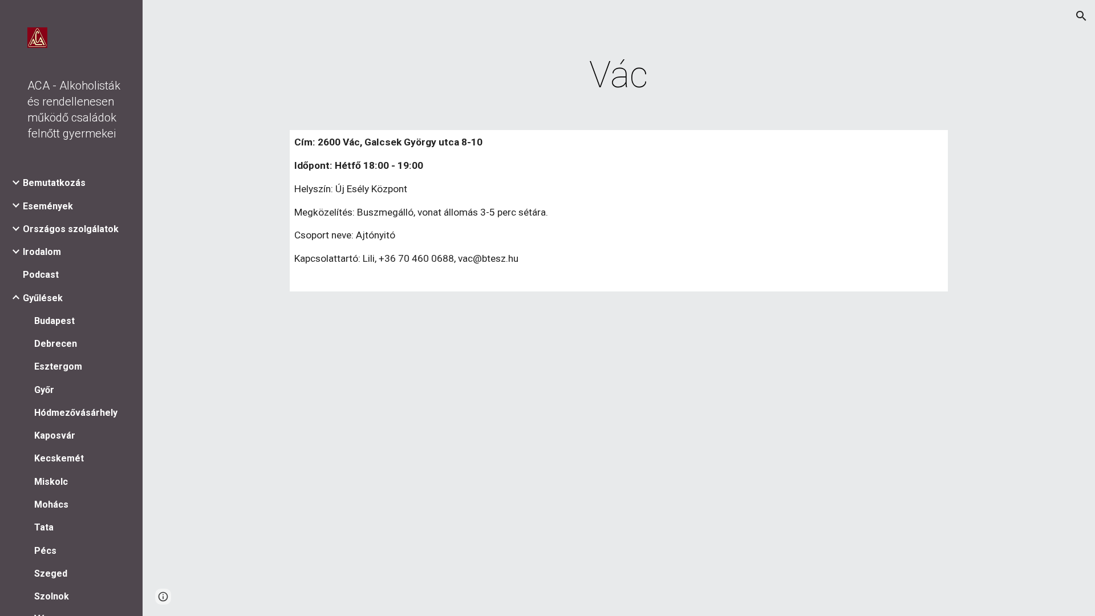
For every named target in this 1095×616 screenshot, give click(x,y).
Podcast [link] (41, 274)
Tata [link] (44, 527)
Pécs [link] (45, 550)
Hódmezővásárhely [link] (75, 412)
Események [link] (48, 206)
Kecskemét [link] (59, 458)
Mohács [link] (51, 504)
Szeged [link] (50, 573)
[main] (619, 75)
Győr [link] (44, 389)
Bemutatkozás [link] (54, 182)
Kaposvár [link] (54, 435)
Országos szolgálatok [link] (71, 229)
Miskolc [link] (51, 481)
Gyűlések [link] (43, 298)
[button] (1081, 16)
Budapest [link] (54, 320)
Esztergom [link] (58, 366)
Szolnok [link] (51, 596)
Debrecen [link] (55, 343)
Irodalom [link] (42, 251)
